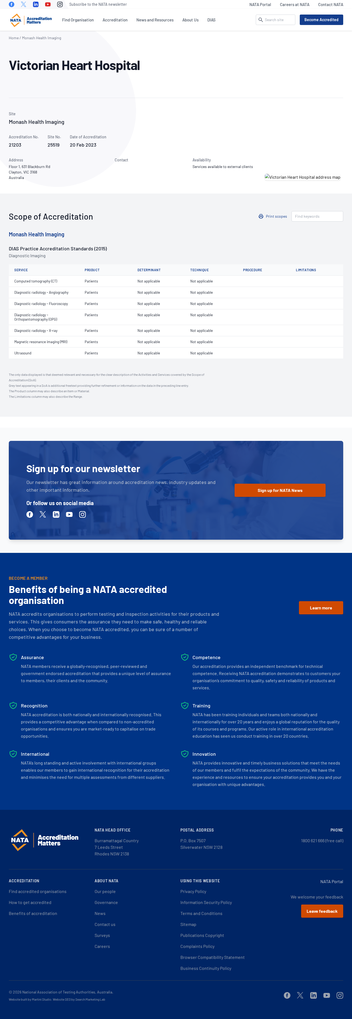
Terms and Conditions (201, 913)
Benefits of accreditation (33, 913)
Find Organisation (78, 19)
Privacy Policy (193, 891)
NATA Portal (260, 4)
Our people (105, 891)
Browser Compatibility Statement (212, 957)
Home (14, 37)
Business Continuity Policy (205, 968)
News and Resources (155, 19)
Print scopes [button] (276, 216)
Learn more (321, 607)
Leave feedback (322, 911)
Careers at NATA (294, 4)
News (100, 913)
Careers (102, 946)
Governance (106, 902)
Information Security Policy (206, 902)
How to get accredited (30, 902)
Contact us (105, 924)
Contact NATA (330, 4)
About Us (190, 19)
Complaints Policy (197, 946)
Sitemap (188, 924)
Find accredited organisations (38, 891)
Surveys (102, 935)
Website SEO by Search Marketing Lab (79, 999)
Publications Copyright (202, 935)
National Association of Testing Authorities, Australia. (67, 992)
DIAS (211, 19)
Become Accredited (321, 19)
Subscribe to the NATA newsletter (98, 4)
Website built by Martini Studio (30, 999)
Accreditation (115, 19)
